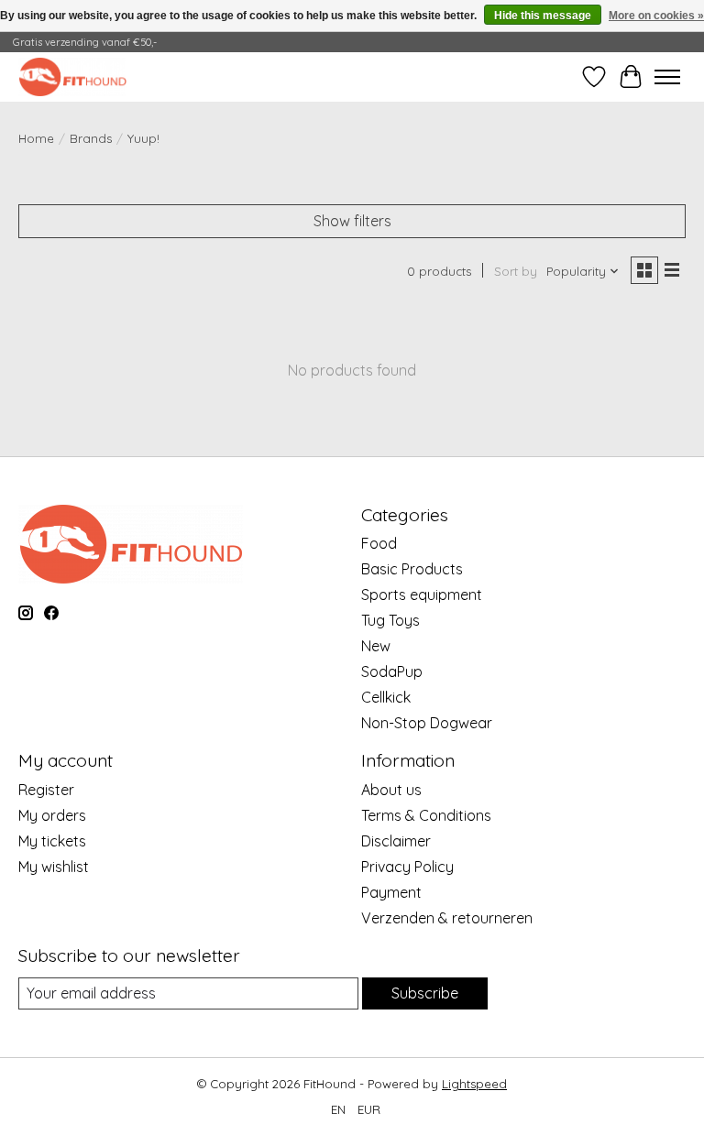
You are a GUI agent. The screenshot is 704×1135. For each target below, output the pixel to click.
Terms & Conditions (426, 815)
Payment (391, 892)
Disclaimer (396, 841)
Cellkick (386, 697)
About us (391, 789)
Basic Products (412, 569)
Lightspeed (474, 1083)
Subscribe (424, 993)
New (375, 646)
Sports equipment (421, 594)
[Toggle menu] (667, 77)
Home (36, 138)
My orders (52, 815)
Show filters (352, 221)
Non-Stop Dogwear (426, 723)
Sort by (515, 271)
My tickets (52, 841)
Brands (91, 138)
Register (46, 789)
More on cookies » (656, 15)
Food (379, 543)
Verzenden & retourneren (447, 918)
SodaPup (392, 671)
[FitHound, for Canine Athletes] (72, 76)
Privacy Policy (407, 866)
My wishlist (53, 866)
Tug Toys (390, 620)
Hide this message (542, 15)
